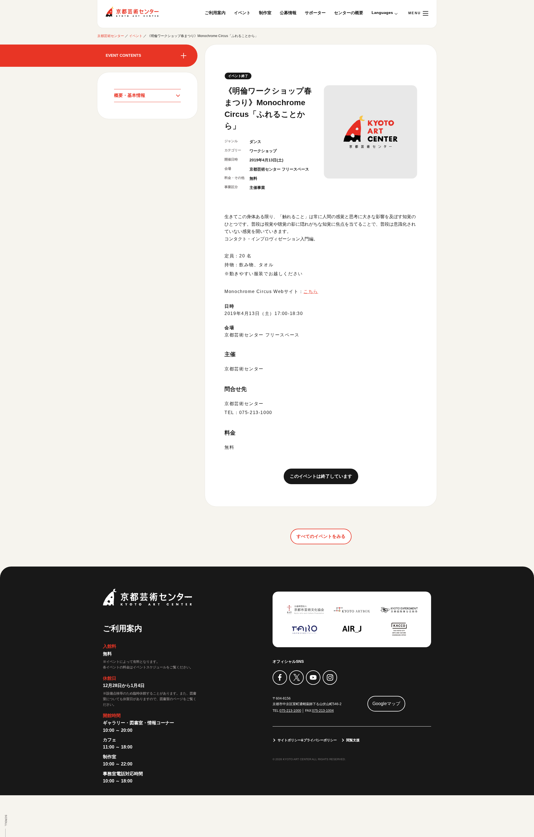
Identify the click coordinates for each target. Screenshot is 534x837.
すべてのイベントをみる (320, 536)
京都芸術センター (132, 12)
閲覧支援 (353, 740)
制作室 (265, 12)
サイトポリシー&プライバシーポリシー (307, 740)
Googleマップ (386, 703)
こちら (310, 291)
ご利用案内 (215, 12)
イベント (242, 12)
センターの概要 (348, 12)
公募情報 (288, 12)
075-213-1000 (290, 711)
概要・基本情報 (129, 95)
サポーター (315, 12)
